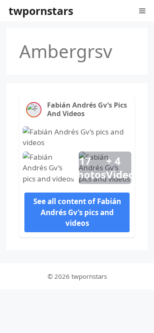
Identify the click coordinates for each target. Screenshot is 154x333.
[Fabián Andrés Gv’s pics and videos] (33, 109)
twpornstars (41, 10)
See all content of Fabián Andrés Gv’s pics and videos (77, 212)
